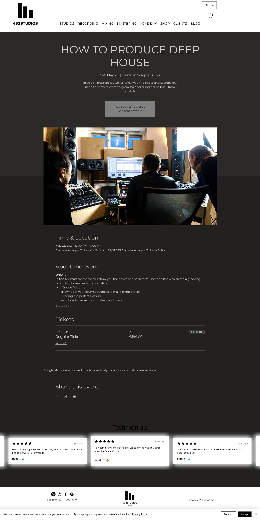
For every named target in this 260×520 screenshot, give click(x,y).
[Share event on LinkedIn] (74, 396)
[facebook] (65, 494)
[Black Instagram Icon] (59, 494)
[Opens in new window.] (22, 458)
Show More (63, 306)
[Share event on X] (66, 396)
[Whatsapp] (53, 494)
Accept (245, 514)
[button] (210, 15)
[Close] (256, 514)
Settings (228, 514)
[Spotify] (72, 494)
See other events (130, 111)
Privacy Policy (140, 514)
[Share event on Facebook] (57, 396)
